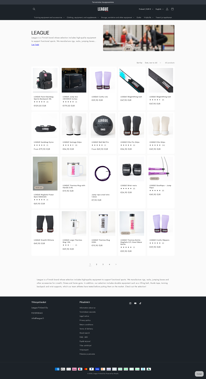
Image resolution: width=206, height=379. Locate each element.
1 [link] (90, 264)
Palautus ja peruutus (87, 354)
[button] (34, 9)
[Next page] (115, 264)
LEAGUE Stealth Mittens (44, 240)
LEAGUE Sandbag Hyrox (44, 142)
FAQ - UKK (84, 337)
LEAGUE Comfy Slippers (159, 240)
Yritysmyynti (84, 350)
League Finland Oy (99, 373)
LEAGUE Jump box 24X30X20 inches (70, 98)
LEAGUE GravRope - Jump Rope (160, 186)
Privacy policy (85, 320)
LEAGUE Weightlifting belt (131, 97)
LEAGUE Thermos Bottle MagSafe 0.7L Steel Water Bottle (131, 242)
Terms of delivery (86, 329)
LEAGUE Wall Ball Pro (100, 142)
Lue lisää (35, 44)
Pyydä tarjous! (85, 341)
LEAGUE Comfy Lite (100, 97)
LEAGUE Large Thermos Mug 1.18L (72, 241)
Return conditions (86, 324)
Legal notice (84, 316)
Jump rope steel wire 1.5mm (101, 196)
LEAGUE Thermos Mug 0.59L (101, 241)
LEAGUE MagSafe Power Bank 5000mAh (44, 196)
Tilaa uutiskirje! (85, 345)
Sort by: (140, 62)
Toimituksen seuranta (88, 312)
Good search (85, 333)
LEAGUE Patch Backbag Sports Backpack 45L (44, 98)
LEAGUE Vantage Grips (72, 142)
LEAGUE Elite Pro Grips (130, 142)
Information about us (87, 308)
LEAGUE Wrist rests (129, 185)
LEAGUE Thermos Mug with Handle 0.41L (74, 186)
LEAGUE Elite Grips (157, 142)
